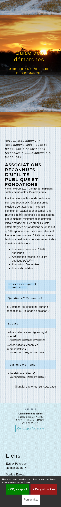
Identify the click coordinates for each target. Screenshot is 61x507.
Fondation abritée (22, 373)
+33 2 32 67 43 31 (30, 423)
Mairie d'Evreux (15, 474)
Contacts (30, 409)
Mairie (32, 69)
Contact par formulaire (30, 428)
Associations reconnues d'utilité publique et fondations (28, 152)
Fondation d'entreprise (25, 264)
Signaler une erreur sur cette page (35, 386)
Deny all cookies (44, 489)
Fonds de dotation (23, 268)
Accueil (16, 69)
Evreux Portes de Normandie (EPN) (16, 465)
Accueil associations (21, 140)
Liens (13, 456)
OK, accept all (18, 489)
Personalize (31, 499)
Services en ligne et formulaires (22, 286)
